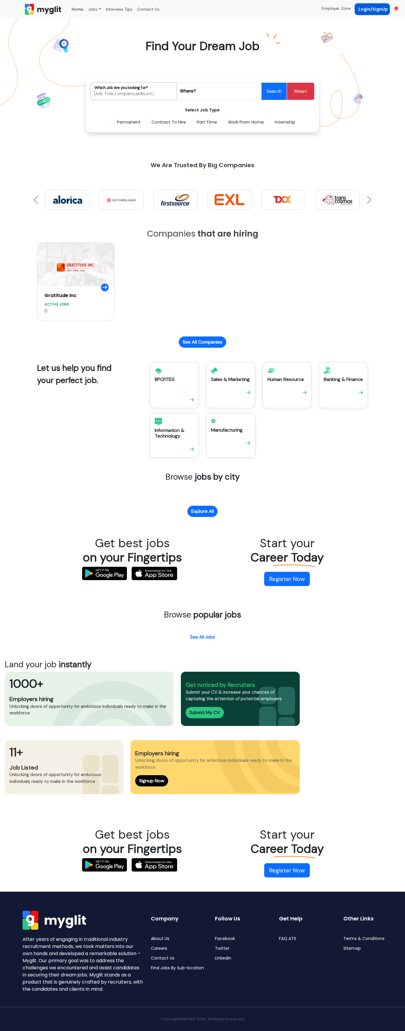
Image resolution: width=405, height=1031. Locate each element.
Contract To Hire (169, 122)
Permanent (129, 122)
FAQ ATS (287, 938)
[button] (395, 8)
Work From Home (246, 122)
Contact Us (148, 9)
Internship (285, 122)
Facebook (225, 938)
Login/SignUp (373, 9)
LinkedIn (223, 958)
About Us (160, 938)
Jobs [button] (93, 9)
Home (77, 9)
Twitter (222, 948)
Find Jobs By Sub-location (177, 968)
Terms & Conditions (364, 938)
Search (274, 91)
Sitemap (352, 948)
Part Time (207, 122)
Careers (159, 948)
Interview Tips (119, 9)
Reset (300, 91)
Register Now (287, 579)
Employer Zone (336, 8)
